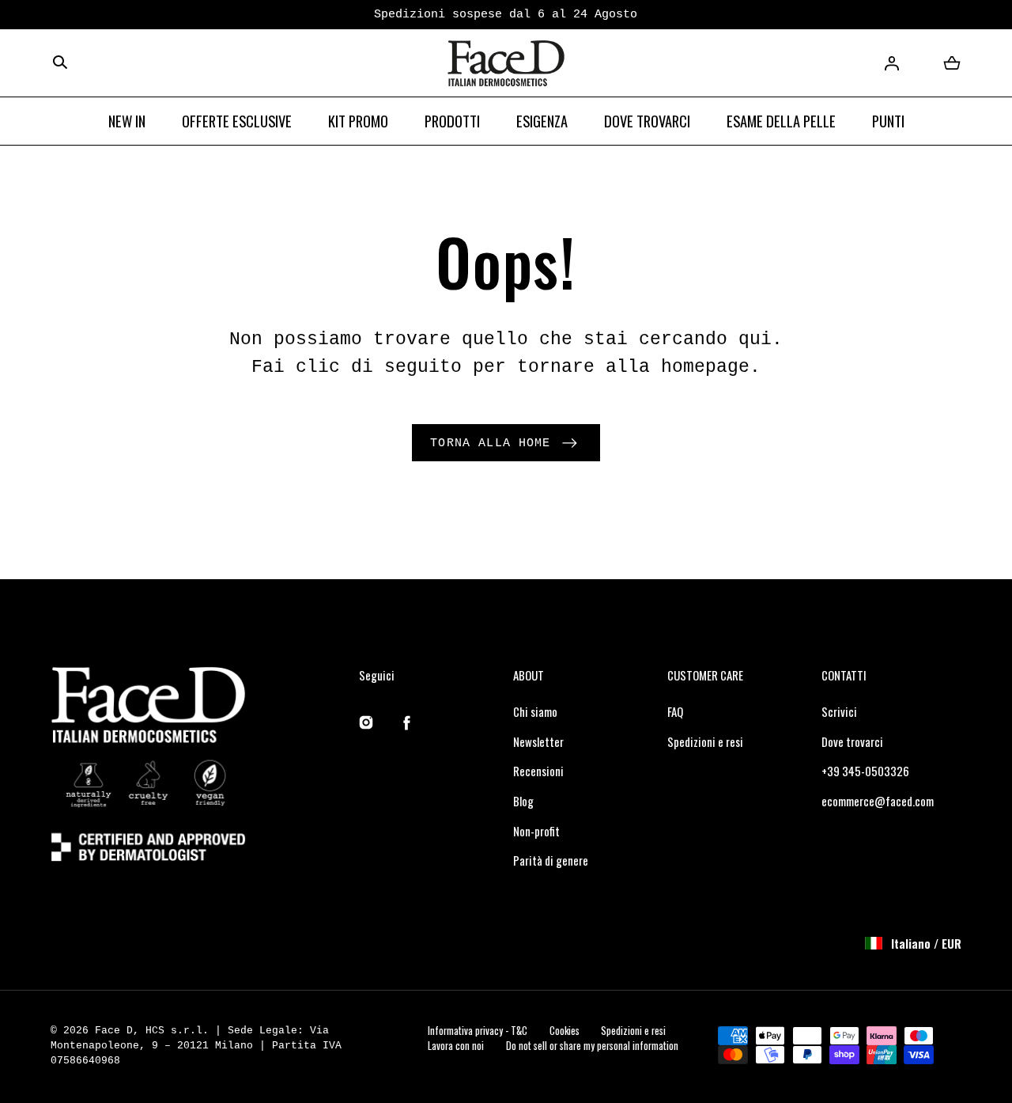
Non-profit (536, 831)
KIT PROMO (358, 120)
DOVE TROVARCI (647, 120)
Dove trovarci (852, 741)
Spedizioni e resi (705, 741)
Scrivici (839, 711)
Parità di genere (550, 860)
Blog (523, 800)
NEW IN (126, 120)
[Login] (891, 63)
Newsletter (538, 741)
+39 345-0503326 (865, 770)
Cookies (564, 1030)
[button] (60, 63)
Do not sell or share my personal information (592, 1045)
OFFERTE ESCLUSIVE (237, 120)
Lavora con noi (456, 1045)
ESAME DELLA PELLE (781, 120)
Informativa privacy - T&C (477, 1030)
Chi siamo (535, 711)
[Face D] (506, 63)
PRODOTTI (452, 120)
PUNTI (888, 120)
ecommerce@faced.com (877, 800)
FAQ (675, 711)
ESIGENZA (542, 120)
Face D (114, 1031)
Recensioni (538, 770)
